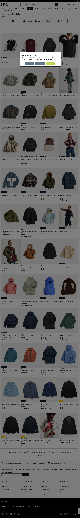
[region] (40, 59)
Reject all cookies (40, 63)
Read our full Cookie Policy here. (45, 59)
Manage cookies (30, 63)
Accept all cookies (50, 63)
